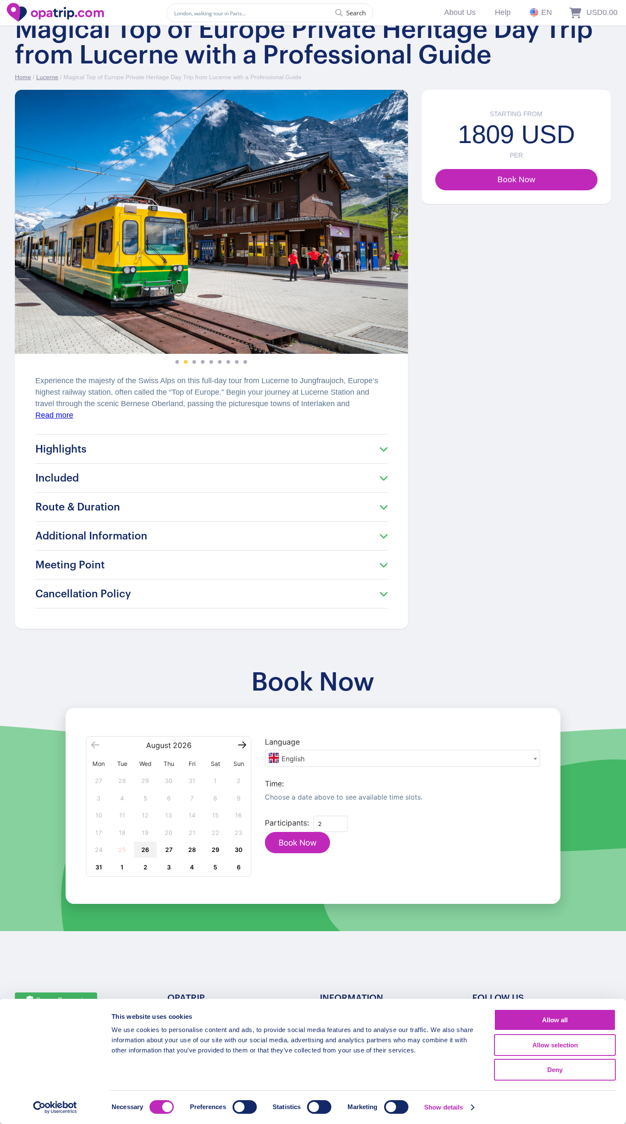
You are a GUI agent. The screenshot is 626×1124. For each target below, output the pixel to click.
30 (238, 849)
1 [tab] (177, 362)
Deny (555, 1069)
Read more (54, 415)
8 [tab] (237, 362)
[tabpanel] (211, 222)
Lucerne (47, 77)
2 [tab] (185, 362)
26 (145, 849)
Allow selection (555, 1045)
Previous (27, 232)
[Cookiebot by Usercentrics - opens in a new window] (55, 1107)
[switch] (245, 1107)
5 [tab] (211, 362)
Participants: (287, 822)
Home (23, 77)
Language (282, 741)
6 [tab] (219, 362)
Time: (274, 783)
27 (168, 849)
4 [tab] (202, 362)
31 (98, 867)
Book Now (297, 843)
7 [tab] (228, 362)
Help (503, 12)
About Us (460, 12)
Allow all (555, 1020)
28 (192, 849)
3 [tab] (194, 362)
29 (215, 849)
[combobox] (402, 758)
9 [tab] (245, 362)
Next (395, 232)
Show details (443, 1107)
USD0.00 (601, 12)
